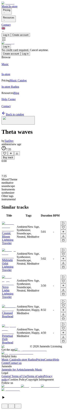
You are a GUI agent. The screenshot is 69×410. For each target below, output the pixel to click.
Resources (8, 17)
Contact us (15, 362)
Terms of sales (35, 376)
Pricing (6, 10)
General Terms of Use (14, 376)
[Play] (18, 120)
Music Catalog (9, 359)
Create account (20, 35)
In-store (13, 6)
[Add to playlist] (11, 153)
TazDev (9, 140)
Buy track (8, 157)
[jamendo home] (7, 3)
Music (5, 6)
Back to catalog (15, 114)
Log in (6, 35)
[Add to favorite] (4, 153)
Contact (5, 24)
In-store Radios (27, 359)
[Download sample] (17, 153)
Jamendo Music (33, 369)
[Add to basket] (63, 240)
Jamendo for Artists (12, 369)
